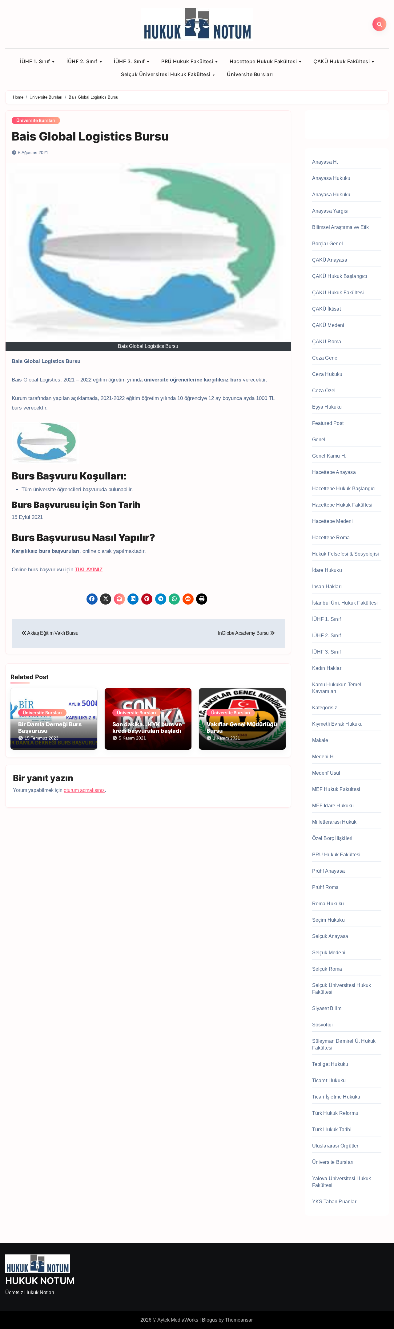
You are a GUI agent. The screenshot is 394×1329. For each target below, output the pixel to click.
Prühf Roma (325, 887)
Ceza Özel (324, 390)
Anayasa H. (325, 162)
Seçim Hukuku (328, 920)
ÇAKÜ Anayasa (329, 260)
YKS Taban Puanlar (334, 1201)
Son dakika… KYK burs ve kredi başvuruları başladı (147, 727)
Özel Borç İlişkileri (332, 838)
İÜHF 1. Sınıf (35, 61)
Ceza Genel (325, 358)
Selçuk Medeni (329, 952)
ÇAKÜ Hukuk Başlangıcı (339, 276)
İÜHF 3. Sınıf (130, 61)
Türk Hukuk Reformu (335, 1113)
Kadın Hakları (327, 668)
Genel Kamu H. (329, 456)
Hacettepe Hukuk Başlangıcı (344, 488)
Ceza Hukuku (327, 374)
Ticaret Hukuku (329, 1080)
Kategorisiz (324, 707)
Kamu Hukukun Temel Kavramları (337, 688)
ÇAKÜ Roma (326, 341)
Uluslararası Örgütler (335, 1145)
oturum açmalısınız (84, 790)
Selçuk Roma (327, 969)
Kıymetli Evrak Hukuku (337, 724)
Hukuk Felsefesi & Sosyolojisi (345, 553)
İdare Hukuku (327, 570)
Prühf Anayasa (328, 871)
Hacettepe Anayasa (334, 472)
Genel (319, 439)
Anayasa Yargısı (330, 211)
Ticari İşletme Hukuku (336, 1096)
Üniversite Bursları (250, 74)
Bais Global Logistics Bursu (90, 136)
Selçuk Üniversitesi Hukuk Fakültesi (166, 74)
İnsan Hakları (327, 586)
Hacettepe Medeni (332, 521)
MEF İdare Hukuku (333, 805)
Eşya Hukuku (327, 407)
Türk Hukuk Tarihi (332, 1129)
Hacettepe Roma (331, 537)
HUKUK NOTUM (40, 1280)
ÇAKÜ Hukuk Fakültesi (342, 61)
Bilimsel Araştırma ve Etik (340, 227)
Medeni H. (323, 756)
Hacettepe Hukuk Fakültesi (264, 61)
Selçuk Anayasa (330, 936)
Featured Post (328, 423)
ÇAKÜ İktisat (326, 309)
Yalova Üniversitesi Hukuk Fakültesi (341, 1182)
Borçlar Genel (327, 243)
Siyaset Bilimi (327, 1008)
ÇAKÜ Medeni (328, 325)
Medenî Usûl (326, 773)
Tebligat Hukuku (330, 1064)
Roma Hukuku (328, 903)
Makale (320, 740)
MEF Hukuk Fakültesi (336, 789)
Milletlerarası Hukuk (334, 822)
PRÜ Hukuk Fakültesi (188, 61)
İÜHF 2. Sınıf (82, 61)
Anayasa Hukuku (331, 178)
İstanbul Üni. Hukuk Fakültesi (345, 602)
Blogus (209, 1320)
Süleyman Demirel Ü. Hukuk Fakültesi (344, 1044)
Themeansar (238, 1320)
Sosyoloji (322, 1024)
